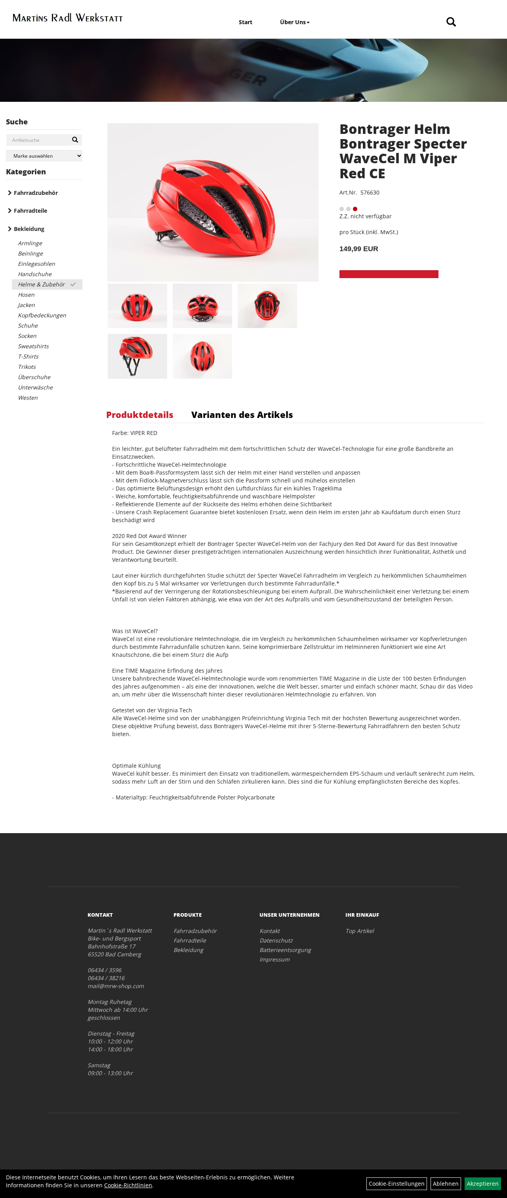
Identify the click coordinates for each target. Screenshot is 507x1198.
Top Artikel (359, 931)
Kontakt (269, 931)
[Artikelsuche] (451, 22)
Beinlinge (30, 253)
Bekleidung (29, 229)
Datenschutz (276, 940)
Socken (27, 336)
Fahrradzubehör (36, 192)
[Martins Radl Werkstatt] (68, 17)
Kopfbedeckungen (42, 315)
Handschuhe (34, 274)
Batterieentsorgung (285, 950)
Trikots (27, 366)
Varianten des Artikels (242, 414)
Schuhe (28, 325)
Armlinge (30, 243)
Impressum (274, 959)
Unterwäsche (35, 387)
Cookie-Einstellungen (397, 1183)
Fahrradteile (30, 210)
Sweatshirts (33, 346)
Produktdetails (139, 414)
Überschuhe (34, 377)
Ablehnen (446, 1183)
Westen (28, 397)
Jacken (26, 305)
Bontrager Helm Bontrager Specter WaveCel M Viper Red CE (403, 151)
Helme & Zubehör (41, 284)
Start (245, 22)
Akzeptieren (483, 1183)
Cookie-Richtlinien (128, 1185)
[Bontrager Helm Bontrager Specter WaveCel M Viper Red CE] (213, 202)
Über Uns (293, 22)
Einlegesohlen (36, 263)
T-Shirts (28, 356)
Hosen (26, 294)
